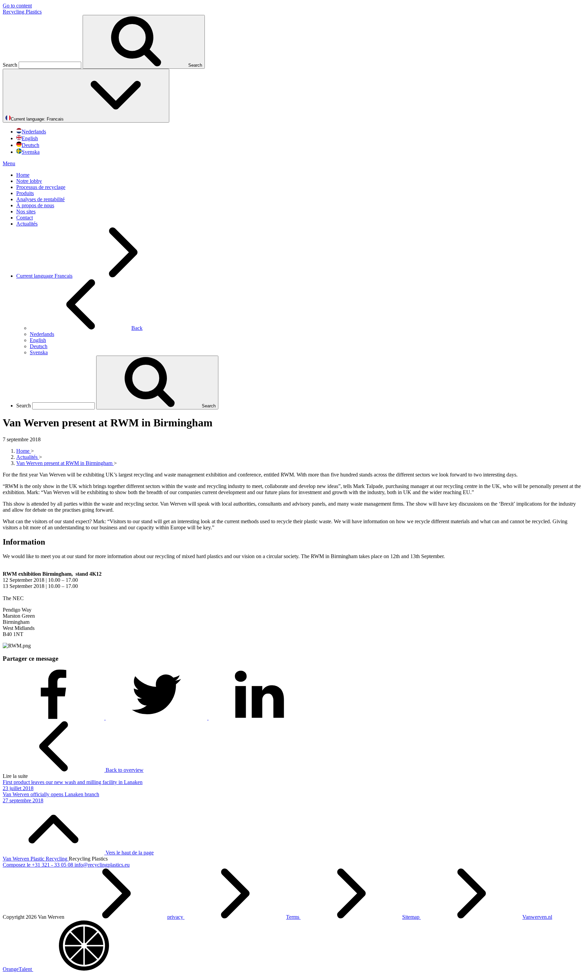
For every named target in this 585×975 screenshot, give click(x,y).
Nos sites (26, 211)
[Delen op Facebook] (54, 718)
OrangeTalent (18, 969)
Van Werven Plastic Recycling (36, 859)
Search (11, 65)
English (30, 138)
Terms (293, 917)
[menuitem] (299, 175)
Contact (24, 217)
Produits (25, 193)
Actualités (27, 224)
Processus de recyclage (40, 187)
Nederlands (34, 131)
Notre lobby (29, 181)
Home (22, 175)
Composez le (38, 865)
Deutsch (30, 145)
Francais (38, 119)
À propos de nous (35, 205)
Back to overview (124, 770)
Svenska (31, 152)
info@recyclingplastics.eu (102, 865)
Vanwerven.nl (537, 917)
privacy (176, 917)
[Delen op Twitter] (157, 718)
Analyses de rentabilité (40, 199)
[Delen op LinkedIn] (259, 718)
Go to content (17, 5)
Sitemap (411, 917)
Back (137, 328)
